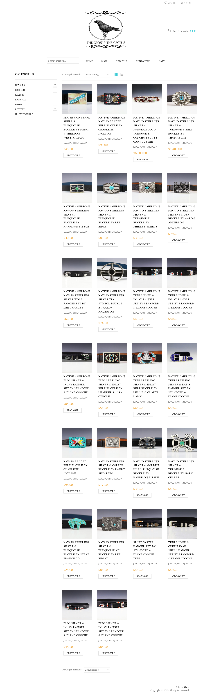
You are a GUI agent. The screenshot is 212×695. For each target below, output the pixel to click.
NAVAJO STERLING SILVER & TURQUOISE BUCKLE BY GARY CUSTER (181, 469)
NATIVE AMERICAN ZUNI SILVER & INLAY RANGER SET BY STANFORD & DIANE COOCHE (146, 299)
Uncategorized (24, 114)
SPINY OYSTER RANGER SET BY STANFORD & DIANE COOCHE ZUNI (144, 550)
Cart (162, 61)
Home (89, 61)
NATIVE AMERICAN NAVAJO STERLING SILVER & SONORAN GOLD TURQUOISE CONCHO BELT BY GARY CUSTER (146, 129)
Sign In (187, 3)
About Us (121, 61)
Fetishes (20, 85)
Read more (72, 410)
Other (18, 104)
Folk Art (20, 89)
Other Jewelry (79, 142)
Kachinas (20, 99)
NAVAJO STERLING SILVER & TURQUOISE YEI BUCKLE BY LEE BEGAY (111, 550)
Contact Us (143, 61)
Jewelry (19, 94)
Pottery (20, 109)
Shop (104, 61)
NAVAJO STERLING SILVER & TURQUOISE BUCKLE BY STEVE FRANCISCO (76, 550)
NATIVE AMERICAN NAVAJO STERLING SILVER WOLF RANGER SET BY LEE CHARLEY (76, 299)
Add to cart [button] (73, 155)
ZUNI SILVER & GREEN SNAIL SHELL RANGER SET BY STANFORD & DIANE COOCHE (181, 550)
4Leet (186, 687)
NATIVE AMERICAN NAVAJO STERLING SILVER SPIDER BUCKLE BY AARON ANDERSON (181, 214)
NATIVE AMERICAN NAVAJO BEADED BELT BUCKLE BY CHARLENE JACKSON (111, 125)
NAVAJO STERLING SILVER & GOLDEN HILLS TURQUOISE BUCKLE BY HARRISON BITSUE (146, 469)
